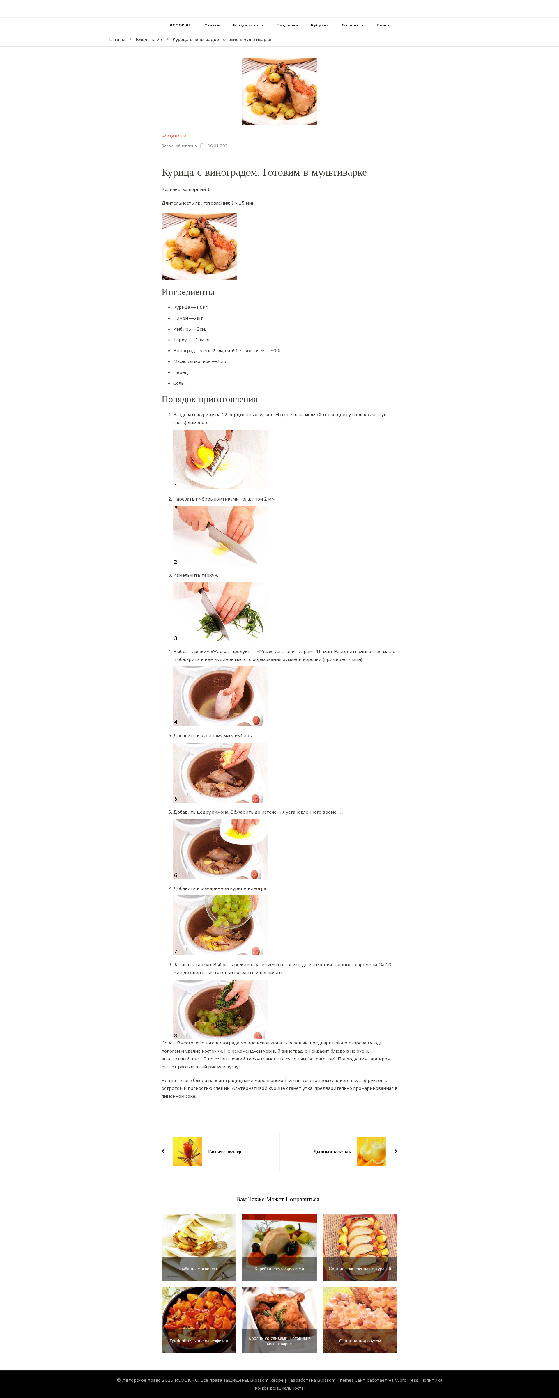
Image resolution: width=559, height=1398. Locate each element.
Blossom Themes (335, 1380)
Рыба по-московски (199, 1268)
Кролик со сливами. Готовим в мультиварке (279, 1340)
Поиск (383, 25)
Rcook (167, 146)
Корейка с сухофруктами (279, 1268)
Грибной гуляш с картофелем (198, 1341)
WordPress (406, 1380)
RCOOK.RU (181, 25)
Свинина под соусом (360, 1341)
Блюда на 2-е (174, 136)
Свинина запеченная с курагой (360, 1268)
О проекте (353, 25)
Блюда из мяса (248, 25)
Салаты (212, 25)
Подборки (287, 25)
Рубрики (320, 25)
